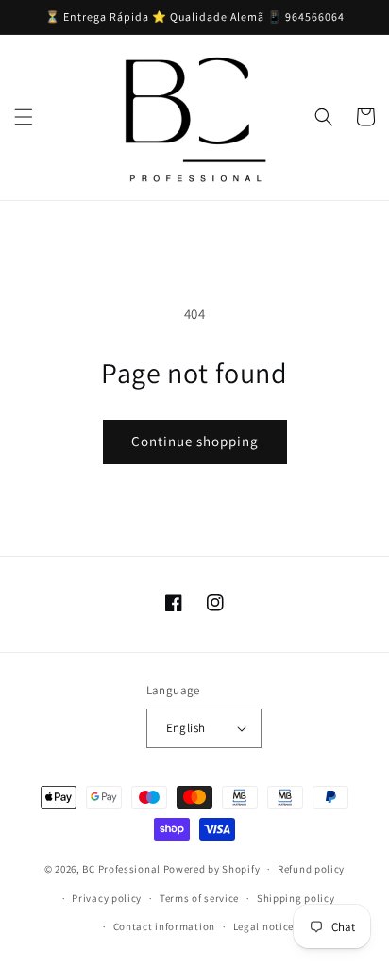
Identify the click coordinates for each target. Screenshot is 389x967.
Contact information (164, 926)
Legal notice (263, 926)
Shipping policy (296, 898)
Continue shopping (195, 441)
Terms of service (199, 898)
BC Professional (121, 868)
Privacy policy (107, 898)
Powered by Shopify (212, 868)
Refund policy (311, 868)
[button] (23, 117)
